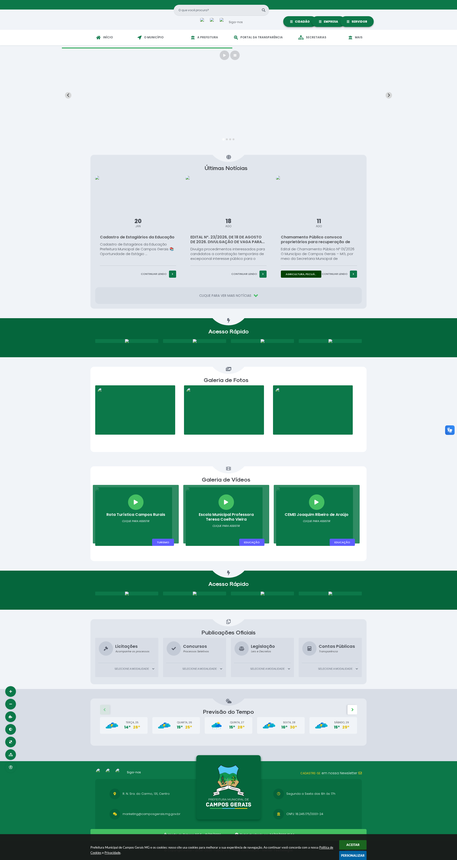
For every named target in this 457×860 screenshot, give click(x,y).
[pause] (235, 55)
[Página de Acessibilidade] (10, 767)
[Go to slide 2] (227, 139)
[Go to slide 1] (223, 139)
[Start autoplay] (224, 55)
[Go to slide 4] (233, 139)
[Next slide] (389, 95)
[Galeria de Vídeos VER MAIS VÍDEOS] (228, 469)
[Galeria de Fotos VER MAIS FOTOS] (228, 370)
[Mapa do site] (10, 754)
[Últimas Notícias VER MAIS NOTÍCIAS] (228, 158)
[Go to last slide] (68, 95)
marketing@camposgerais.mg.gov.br (151, 814)
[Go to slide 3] (230, 139)
